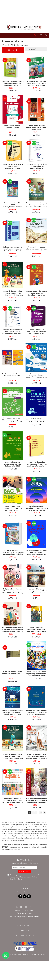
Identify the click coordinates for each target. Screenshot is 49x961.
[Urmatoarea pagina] (44, 812)
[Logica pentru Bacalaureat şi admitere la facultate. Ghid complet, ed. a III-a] (36, 401)
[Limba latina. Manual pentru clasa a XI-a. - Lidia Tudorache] (36, 109)
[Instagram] (29, 896)
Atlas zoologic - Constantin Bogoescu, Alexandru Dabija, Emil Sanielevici (36, 629)
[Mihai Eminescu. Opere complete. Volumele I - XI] (12, 655)
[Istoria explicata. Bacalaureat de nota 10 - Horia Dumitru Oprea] (36, 490)
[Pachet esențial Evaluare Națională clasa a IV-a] (12, 357)
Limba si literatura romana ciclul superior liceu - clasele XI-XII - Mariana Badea (36, 332)
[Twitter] (25, 896)
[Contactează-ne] (35, 35)
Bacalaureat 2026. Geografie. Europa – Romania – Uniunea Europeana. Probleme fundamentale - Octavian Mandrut (12, 508)
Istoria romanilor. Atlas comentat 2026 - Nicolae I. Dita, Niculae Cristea (12, 205)
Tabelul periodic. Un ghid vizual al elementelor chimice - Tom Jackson (36, 712)
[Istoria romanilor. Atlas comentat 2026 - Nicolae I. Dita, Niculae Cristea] (12, 189)
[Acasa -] (24, 27)
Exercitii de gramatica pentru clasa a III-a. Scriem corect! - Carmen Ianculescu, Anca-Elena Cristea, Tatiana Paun (13, 756)
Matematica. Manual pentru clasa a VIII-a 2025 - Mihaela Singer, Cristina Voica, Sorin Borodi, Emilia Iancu (12, 552)
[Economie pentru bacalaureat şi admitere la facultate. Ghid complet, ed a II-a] (12, 445)
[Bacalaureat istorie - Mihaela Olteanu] (12, 109)
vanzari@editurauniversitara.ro (26, 917)
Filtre (13, 50)
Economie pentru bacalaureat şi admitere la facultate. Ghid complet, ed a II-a (13, 464)
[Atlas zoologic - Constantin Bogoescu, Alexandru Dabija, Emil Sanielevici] (36, 613)
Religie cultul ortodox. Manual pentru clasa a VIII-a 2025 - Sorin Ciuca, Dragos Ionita (13, 591)
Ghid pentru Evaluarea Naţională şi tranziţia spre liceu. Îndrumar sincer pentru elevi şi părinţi (36, 673)
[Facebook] (20, 896)
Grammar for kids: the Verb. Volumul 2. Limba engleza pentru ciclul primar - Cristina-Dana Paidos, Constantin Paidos (36, 83)
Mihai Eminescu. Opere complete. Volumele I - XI (12, 672)
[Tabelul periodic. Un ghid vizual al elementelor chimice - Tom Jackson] (36, 696)
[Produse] (3, 35)
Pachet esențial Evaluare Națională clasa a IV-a (12, 375)
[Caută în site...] (46, 35)
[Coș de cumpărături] (41, 35)
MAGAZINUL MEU (23, 926)
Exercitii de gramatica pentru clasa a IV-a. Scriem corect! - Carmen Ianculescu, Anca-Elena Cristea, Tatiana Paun (13, 293)
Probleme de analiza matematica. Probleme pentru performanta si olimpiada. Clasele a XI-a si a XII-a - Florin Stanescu (36, 464)
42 (41, 813)
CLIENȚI (23, 930)
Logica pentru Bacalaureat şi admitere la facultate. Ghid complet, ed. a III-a (36, 420)
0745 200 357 (26, 913)
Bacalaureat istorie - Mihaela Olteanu (12, 126)
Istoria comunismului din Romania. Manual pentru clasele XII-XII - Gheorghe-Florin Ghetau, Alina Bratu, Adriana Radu (12, 629)
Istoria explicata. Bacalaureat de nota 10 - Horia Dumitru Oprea (36, 508)
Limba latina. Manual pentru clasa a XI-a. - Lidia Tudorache (36, 127)
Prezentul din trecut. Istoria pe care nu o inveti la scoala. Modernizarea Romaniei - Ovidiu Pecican (36, 249)
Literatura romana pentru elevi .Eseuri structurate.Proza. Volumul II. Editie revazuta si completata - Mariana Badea (12, 166)
